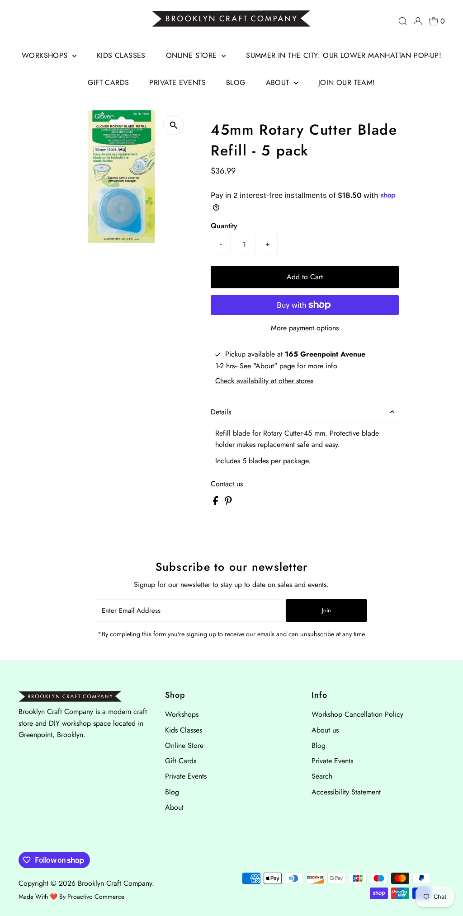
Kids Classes (121, 55)
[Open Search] (403, 21)
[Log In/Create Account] (418, 21)
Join (326, 610)
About (279, 82)
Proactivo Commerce (95, 896)
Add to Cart (305, 277)
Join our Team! (346, 82)
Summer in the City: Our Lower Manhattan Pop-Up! (343, 55)
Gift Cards (108, 82)
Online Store (192, 55)
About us (325, 730)
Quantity (224, 226)
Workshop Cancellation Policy (357, 714)
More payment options (305, 328)
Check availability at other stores (264, 381)
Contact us (227, 484)
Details (221, 412)
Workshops (46, 55)
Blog (236, 82)
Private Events (177, 82)
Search (322, 776)
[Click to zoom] (173, 125)
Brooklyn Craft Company (115, 883)
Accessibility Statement (346, 792)
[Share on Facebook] (216, 503)
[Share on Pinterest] (228, 503)
